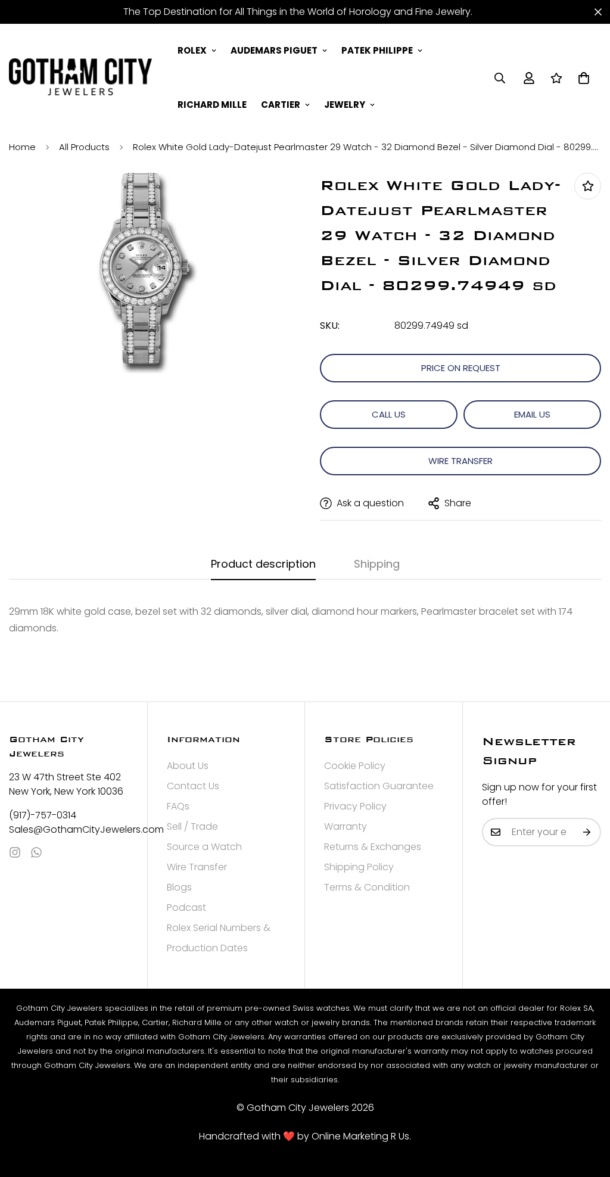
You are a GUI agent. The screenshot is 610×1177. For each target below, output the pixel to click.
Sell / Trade (192, 826)
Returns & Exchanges (372, 847)
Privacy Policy (355, 806)
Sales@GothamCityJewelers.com (68, 829)
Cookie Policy (354, 766)
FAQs (178, 806)
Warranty (345, 826)
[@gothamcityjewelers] (15, 852)
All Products (84, 147)
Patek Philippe (377, 50)
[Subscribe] (587, 832)
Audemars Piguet (274, 50)
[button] (583, 78)
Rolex (192, 50)
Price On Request (460, 368)
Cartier (280, 104)
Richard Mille (212, 104)
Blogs (179, 887)
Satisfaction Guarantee (379, 786)
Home (22, 147)
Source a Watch (204, 847)
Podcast (186, 907)
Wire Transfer (460, 460)
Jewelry (344, 104)
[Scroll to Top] (586, 1112)
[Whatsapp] (36, 852)
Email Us (532, 414)
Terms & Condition (367, 887)
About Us (187, 766)
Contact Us (193, 786)
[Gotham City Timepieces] (80, 77)
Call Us (389, 414)
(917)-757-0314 (42, 815)
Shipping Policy (359, 867)
